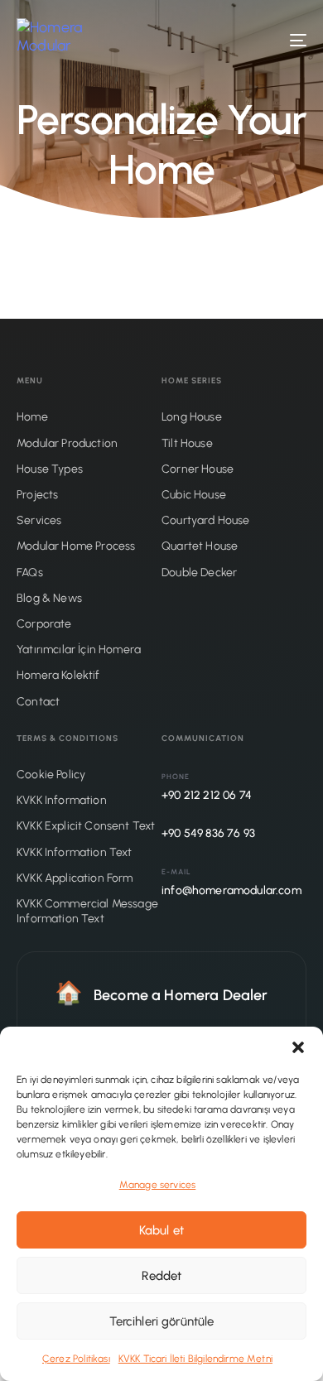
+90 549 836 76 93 (208, 833)
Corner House (198, 469)
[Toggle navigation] (258, 40)
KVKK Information (62, 800)
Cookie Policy (51, 774)
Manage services (157, 1185)
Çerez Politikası (76, 1358)
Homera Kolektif (58, 675)
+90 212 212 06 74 (207, 795)
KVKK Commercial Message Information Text (87, 911)
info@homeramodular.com (231, 890)
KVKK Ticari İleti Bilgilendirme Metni (195, 1358)
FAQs (30, 572)
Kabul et (161, 1230)
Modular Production (67, 443)
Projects (37, 495)
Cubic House (194, 495)
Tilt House (187, 443)
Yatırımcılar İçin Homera (79, 649)
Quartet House (200, 546)
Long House (192, 417)
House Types (50, 469)
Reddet (162, 1275)
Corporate (44, 624)
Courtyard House (206, 520)
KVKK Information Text (75, 852)
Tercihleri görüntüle (162, 1321)
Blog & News (49, 598)
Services (39, 520)
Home (32, 417)
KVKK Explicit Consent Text (86, 826)
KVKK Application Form (75, 878)
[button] (298, 1047)
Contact (38, 702)
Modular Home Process (76, 546)
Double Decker (199, 572)
